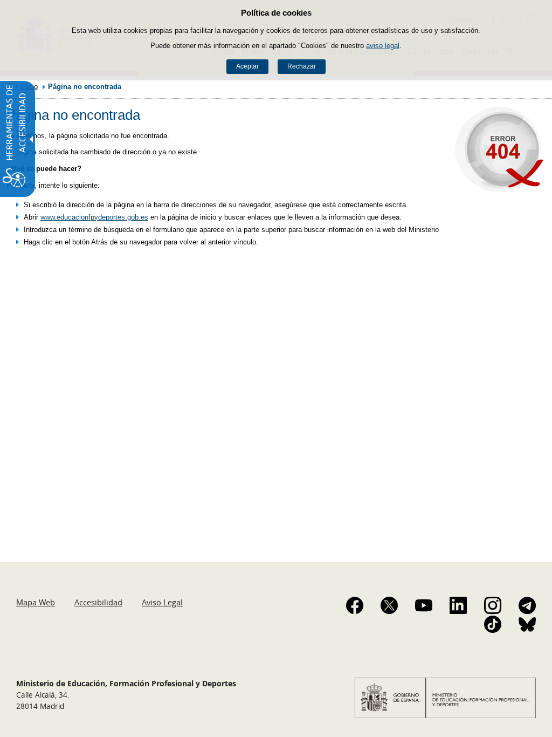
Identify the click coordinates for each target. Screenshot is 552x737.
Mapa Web (35, 602)
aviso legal (382, 46)
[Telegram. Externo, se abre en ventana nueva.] (527, 605)
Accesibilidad (98, 602)
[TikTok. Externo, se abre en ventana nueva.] (492, 624)
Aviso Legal (162, 602)
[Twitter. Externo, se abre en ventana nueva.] (389, 605)
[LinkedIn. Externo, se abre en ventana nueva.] (458, 605)
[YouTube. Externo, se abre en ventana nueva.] (423, 605)
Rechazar (301, 66)
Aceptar (247, 66)
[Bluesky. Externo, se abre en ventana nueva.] (527, 624)
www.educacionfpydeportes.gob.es (94, 217)
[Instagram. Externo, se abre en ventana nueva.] (492, 605)
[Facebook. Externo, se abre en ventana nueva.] (354, 605)
